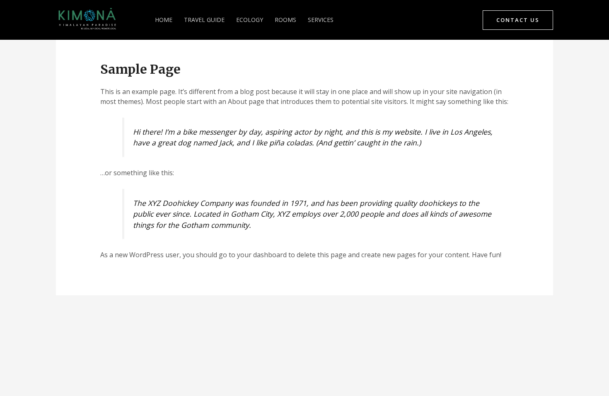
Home (163, 20)
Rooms (285, 20)
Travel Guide (204, 20)
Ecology (249, 20)
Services (321, 20)
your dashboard (262, 254)
